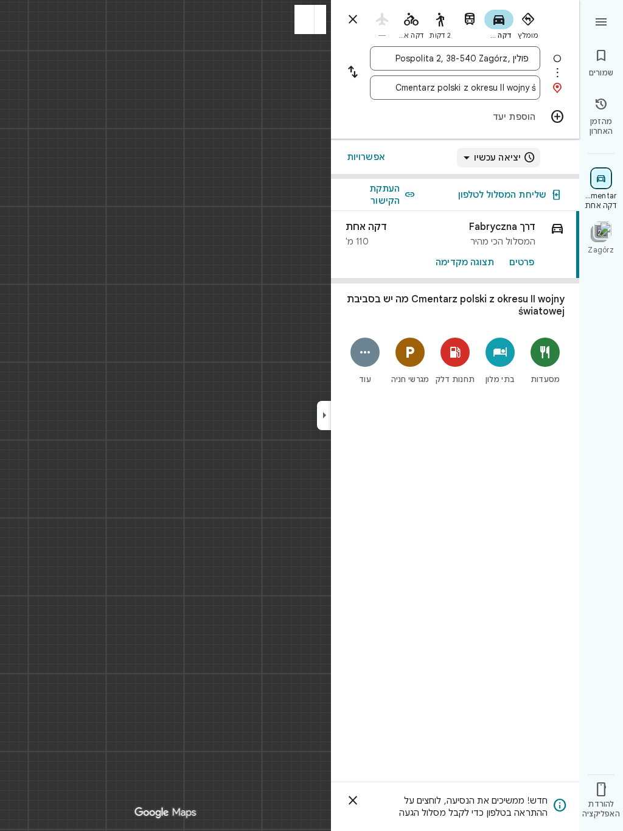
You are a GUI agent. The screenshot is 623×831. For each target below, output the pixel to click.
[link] (455, 245)
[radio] (528, 23)
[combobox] (465, 58)
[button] (304, 19)
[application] (311, 415)
